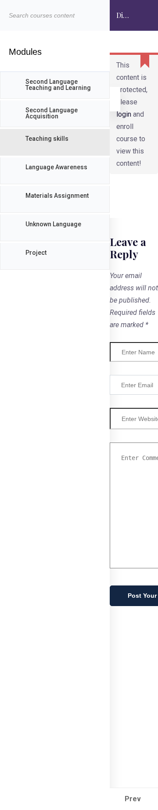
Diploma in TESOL (123, 21)
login (123, 114)
